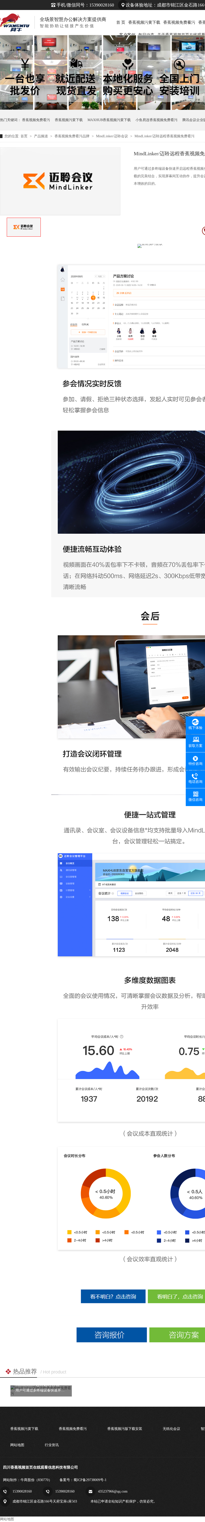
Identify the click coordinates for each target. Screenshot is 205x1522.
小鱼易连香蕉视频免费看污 (157, 120)
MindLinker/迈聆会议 (112, 136)
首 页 (120, 22)
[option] (24, 227)
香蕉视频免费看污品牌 (72, 136)
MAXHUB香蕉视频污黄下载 (109, 120)
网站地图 (17, 1445)
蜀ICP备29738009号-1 (90, 1480)
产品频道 (41, 136)
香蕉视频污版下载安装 (124, 1429)
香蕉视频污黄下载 (144, 22)
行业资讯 (52, 1445)
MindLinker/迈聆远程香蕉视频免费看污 (164, 136)
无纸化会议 (171, 1429)
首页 (24, 136)
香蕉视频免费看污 (179, 22)
